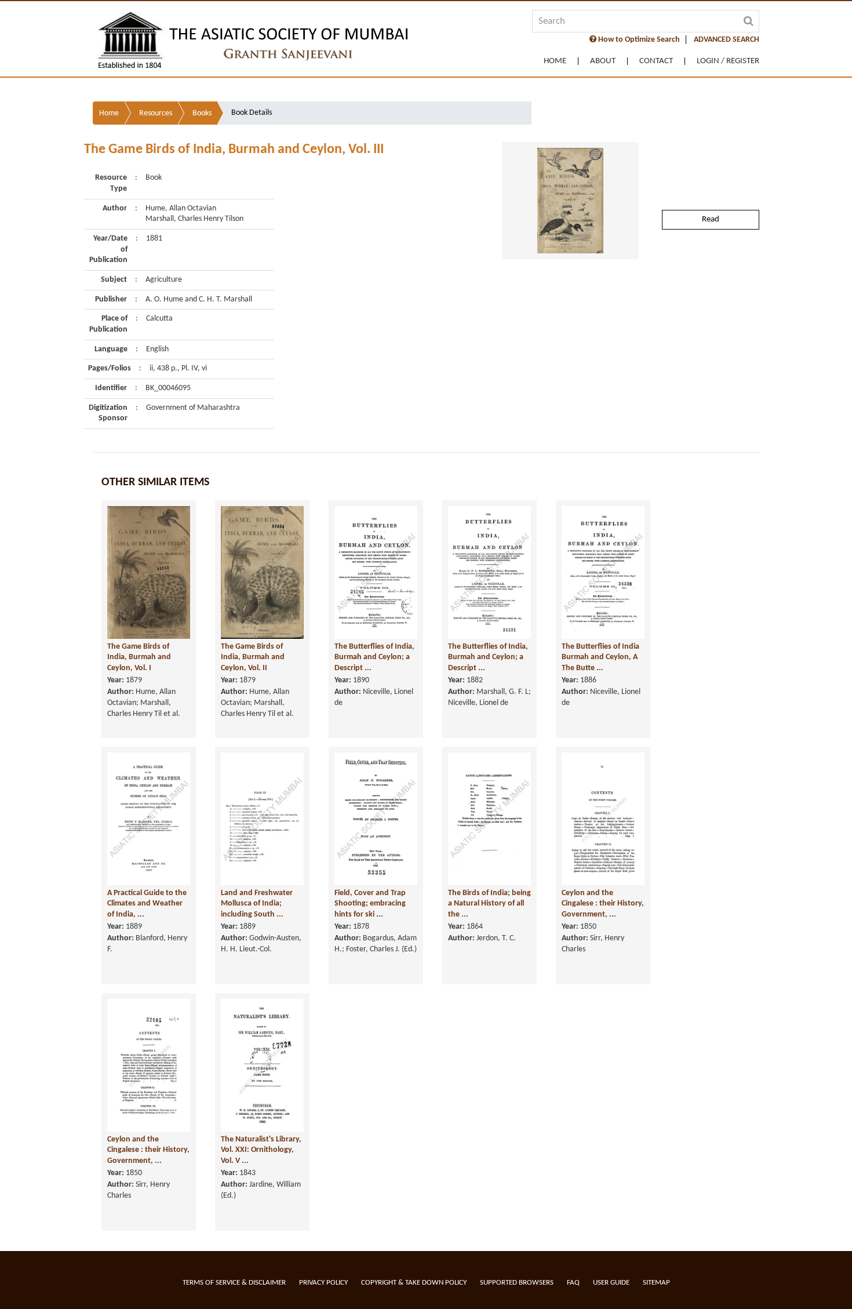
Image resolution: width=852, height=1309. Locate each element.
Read (710, 219)
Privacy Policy (323, 1282)
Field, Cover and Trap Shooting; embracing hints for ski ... (370, 904)
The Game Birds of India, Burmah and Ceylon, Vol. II (253, 657)
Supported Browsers (517, 1282)
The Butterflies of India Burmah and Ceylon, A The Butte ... (600, 657)
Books (202, 113)
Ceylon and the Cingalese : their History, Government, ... (603, 904)
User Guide (611, 1282)
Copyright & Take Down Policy (414, 1282)
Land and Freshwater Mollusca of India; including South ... (257, 904)
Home (555, 61)
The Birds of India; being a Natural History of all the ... (489, 904)
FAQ (573, 1282)
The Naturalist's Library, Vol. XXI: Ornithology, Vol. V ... (261, 1150)
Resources (155, 113)
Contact (656, 61)
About (603, 61)
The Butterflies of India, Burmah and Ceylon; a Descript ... (374, 657)
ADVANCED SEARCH (726, 39)
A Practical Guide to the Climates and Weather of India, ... (147, 904)
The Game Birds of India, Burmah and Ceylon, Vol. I (139, 657)
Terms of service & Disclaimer (234, 1282)
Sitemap (656, 1282)
